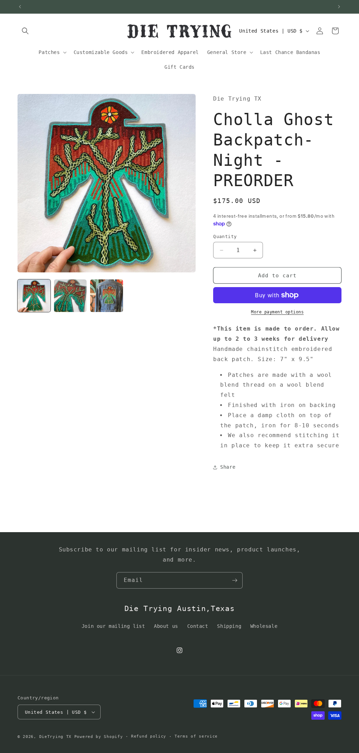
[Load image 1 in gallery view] (34, 295)
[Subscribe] (234, 580)
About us (166, 626)
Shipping (229, 626)
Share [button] (227, 467)
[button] (25, 31)
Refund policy (148, 736)
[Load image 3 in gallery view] (106, 295)
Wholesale (263, 626)
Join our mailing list (113, 626)
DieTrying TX (55, 736)
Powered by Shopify (98, 736)
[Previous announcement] (20, 6)
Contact (197, 626)
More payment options (277, 312)
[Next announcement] (339, 6)
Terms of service (196, 736)
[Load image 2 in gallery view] (70, 295)
